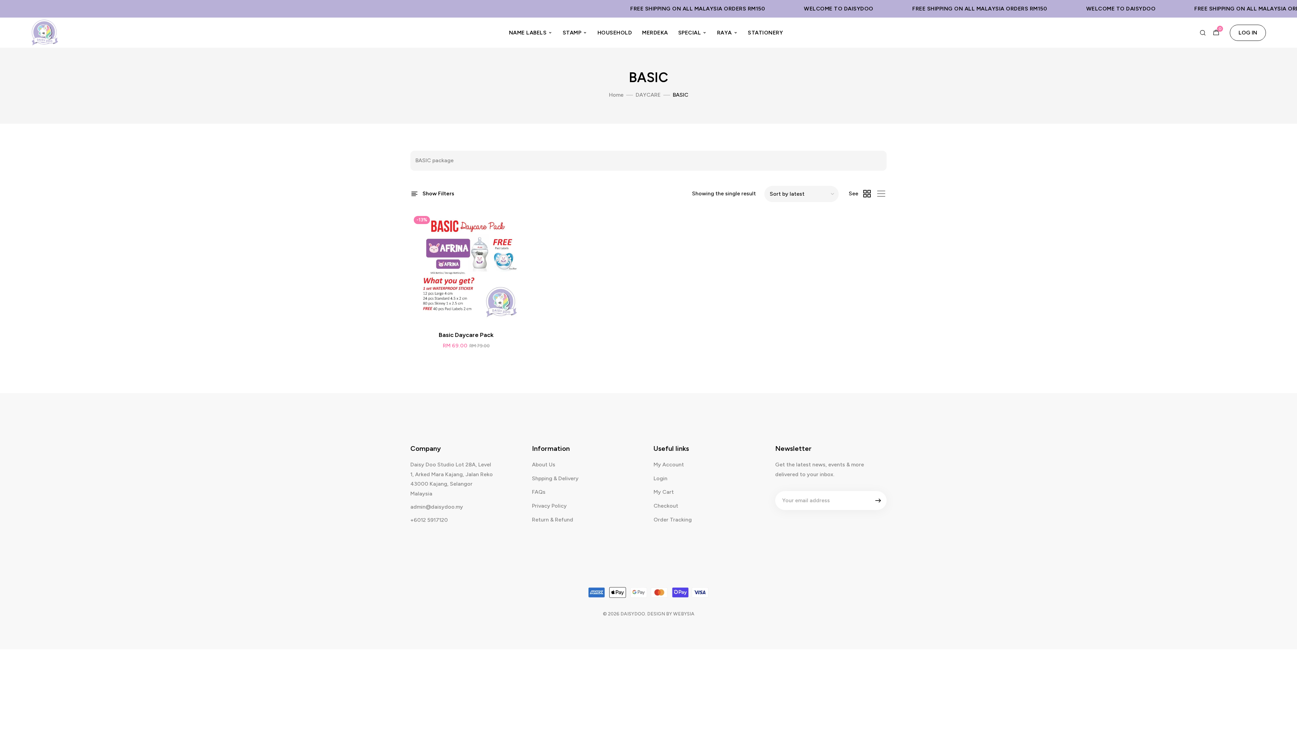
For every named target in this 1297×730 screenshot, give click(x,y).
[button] (1248, 33)
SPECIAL (689, 32)
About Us (543, 464)
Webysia (683, 614)
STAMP (572, 32)
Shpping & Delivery (555, 478)
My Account (669, 464)
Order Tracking (673, 519)
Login (660, 478)
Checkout (666, 506)
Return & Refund (552, 519)
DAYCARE (648, 95)
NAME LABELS (528, 32)
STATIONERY (765, 32)
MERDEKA (655, 32)
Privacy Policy (549, 506)
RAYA (724, 32)
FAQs (538, 492)
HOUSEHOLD (614, 32)
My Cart (664, 492)
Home (616, 95)
